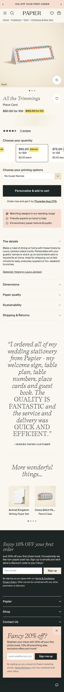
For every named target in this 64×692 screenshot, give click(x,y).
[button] (57, 630)
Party (26, 20)
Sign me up (46, 656)
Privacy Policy (10, 582)
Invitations (16, 20)
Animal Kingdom (19, 510)
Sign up (52, 571)
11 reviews (25, 131)
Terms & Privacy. (23, 668)
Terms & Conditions (44, 578)
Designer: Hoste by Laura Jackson (22, 272)
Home (6, 20)
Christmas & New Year (42, 20)
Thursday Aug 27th (45, 201)
